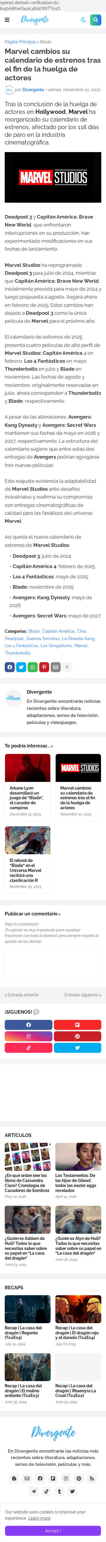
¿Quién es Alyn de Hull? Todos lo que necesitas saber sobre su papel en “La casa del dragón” (78, 1245)
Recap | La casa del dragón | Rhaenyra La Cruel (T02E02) (75, 1390)
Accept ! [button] (53, 1530)
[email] (27, 1478)
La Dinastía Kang (78, 638)
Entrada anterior (23, 995)
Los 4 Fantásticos (21, 645)
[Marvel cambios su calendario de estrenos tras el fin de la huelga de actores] (78, 768)
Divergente (39, 692)
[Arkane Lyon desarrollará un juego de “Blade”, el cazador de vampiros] (27, 768)
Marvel (80, 645)
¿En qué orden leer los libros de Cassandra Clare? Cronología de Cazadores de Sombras (27, 1183)
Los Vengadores (56, 645)
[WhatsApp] (33, 667)
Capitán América (58, 631)
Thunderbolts (18, 653)
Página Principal (20, 42)
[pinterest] (78, 1036)
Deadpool (14, 638)
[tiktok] (28, 1048)
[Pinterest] (44, 667)
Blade (45, 42)
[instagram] (28, 1036)
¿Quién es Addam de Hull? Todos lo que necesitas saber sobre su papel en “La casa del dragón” (26, 1248)
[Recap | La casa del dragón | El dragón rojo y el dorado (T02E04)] (78, 1309)
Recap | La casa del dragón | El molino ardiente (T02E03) (23, 1390)
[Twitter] (21, 667)
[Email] (56, 667)
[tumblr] (59, 1491)
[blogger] (14, 1478)
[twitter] (78, 1048)
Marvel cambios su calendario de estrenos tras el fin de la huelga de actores (77, 798)
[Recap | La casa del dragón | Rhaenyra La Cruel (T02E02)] (78, 1367)
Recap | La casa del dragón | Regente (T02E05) (23, 1332)
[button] (7, 20)
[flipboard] (78, 1025)
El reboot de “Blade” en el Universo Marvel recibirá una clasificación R (25, 870)
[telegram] (34, 1491)
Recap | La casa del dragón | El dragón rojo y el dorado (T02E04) (77, 1332)
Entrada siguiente (81, 995)
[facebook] (28, 1025)
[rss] (92, 1478)
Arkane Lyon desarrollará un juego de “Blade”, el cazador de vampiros (26, 798)
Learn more (39, 1518)
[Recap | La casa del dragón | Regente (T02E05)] (28, 1309)
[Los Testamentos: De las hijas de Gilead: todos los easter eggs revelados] (78, 1157)
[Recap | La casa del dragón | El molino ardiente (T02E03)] (28, 1367)
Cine (81, 631)
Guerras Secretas (42, 638)
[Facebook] (10, 667)
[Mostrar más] (67, 667)
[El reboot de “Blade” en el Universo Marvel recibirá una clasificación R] (27, 840)
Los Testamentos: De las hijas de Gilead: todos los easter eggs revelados (75, 1183)
